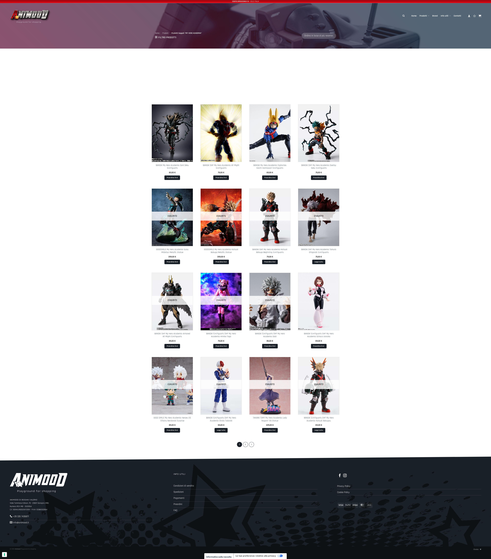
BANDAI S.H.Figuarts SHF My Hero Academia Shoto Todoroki (221, 419)
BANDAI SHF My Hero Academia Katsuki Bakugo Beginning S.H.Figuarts (269, 251)
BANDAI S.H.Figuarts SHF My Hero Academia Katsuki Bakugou (319, 419)
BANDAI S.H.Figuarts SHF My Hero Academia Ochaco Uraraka (319, 335)
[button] (404, 16)
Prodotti (423, 15)
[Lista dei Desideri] (474, 16)
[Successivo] (251, 444)
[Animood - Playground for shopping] (33, 15)
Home (413, 15)
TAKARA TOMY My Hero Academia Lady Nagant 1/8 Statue (270, 419)
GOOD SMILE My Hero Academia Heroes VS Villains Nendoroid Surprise (172, 419)
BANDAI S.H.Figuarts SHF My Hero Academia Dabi (270, 335)
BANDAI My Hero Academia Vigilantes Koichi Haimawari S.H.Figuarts (269, 166)
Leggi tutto (318, 262)
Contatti (457, 15)
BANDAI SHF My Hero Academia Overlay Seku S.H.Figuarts (318, 166)
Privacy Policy (343, 486)
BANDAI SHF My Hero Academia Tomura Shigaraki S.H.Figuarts (318, 251)
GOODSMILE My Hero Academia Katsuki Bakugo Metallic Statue (221, 251)
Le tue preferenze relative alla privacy (256, 556)
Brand (435, 15)
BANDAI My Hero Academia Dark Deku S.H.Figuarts (172, 166)
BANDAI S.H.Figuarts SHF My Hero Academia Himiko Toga (221, 335)
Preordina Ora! (172, 177)
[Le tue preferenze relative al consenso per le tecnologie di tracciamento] (4, 554)
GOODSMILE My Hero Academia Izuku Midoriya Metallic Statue (172, 251)
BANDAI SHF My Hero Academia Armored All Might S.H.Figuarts (172, 335)
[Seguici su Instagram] (345, 476)
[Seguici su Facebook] (340, 476)
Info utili (444, 15)
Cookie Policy (343, 492)
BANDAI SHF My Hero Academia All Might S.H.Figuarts (221, 166)
